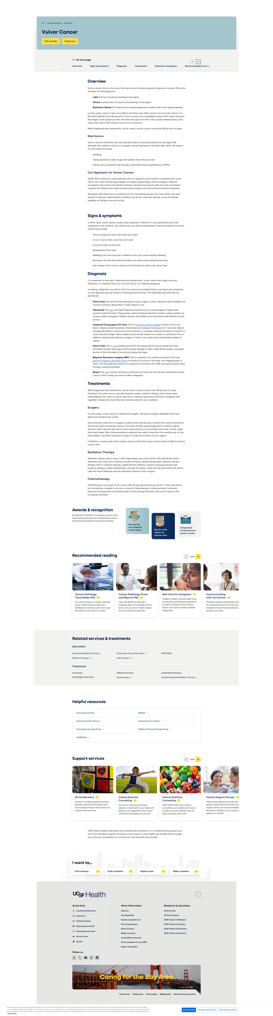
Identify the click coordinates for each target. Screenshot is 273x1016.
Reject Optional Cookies (227, 1010)
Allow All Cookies (189, 1010)
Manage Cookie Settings (207, 1010)
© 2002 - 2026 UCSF (186, 987)
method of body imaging (148, 324)
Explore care (70, 41)
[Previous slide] (192, 61)
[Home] (89, 894)
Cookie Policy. (12, 1013)
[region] (136, 1010)
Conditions (69, 23)
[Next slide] (198, 61)
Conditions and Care (54, 23)
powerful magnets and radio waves (110, 360)
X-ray (113, 346)
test (111, 310)
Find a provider (50, 41)
